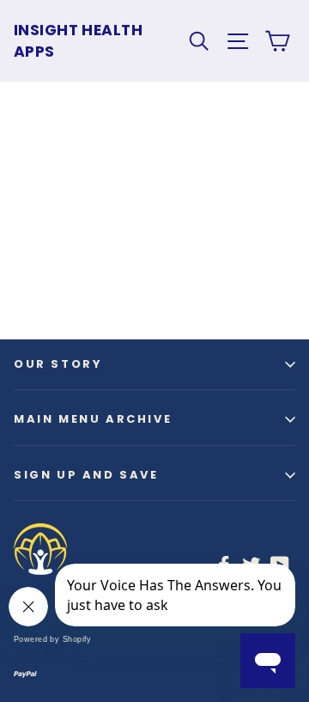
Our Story (58, 364)
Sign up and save (86, 475)
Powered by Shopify (53, 639)
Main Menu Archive (93, 419)
